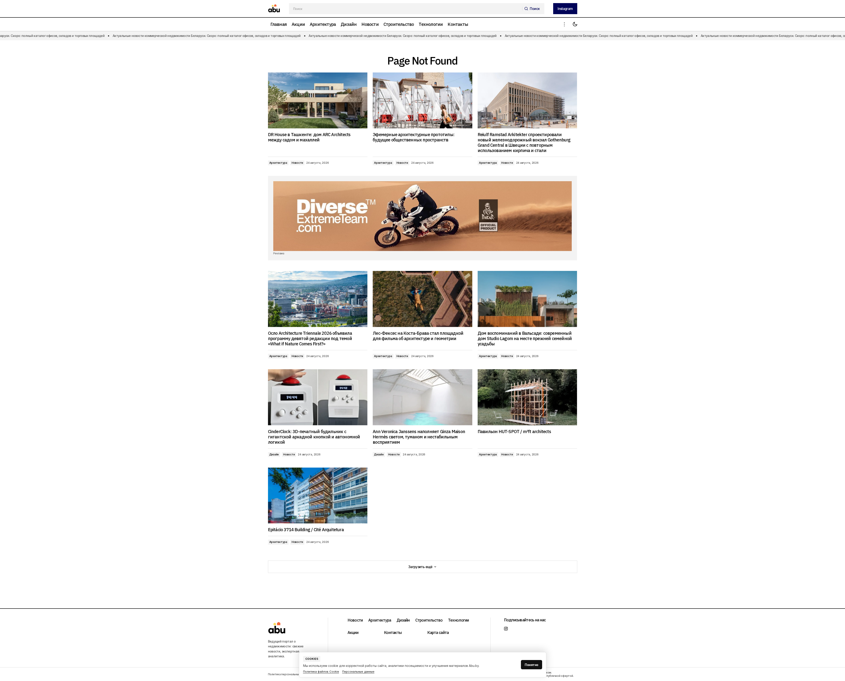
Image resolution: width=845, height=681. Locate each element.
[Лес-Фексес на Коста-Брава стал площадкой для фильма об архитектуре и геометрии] (422, 299)
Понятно (531, 665)
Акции (352, 632)
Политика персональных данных (289, 674)
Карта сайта (438, 632)
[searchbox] (405, 8)
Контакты (393, 632)
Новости (297, 162)
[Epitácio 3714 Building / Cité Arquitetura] (318, 495)
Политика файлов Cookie (321, 671)
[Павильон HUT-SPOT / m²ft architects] (527, 397)
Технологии (458, 620)
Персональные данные (358, 671)
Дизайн (274, 454)
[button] (564, 24)
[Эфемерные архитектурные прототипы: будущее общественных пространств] (422, 100)
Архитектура (278, 162)
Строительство (429, 620)
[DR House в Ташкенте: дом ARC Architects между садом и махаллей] (318, 100)
